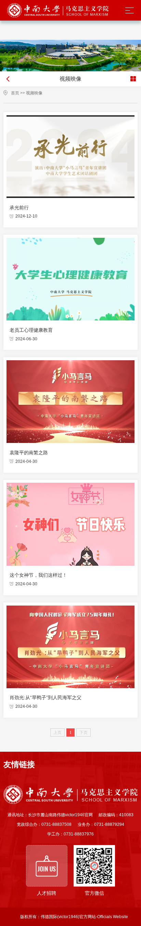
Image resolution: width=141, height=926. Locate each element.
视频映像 (34, 93)
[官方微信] (94, 866)
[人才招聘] (46, 866)
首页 (15, 93)
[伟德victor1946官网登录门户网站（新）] (58, 10)
